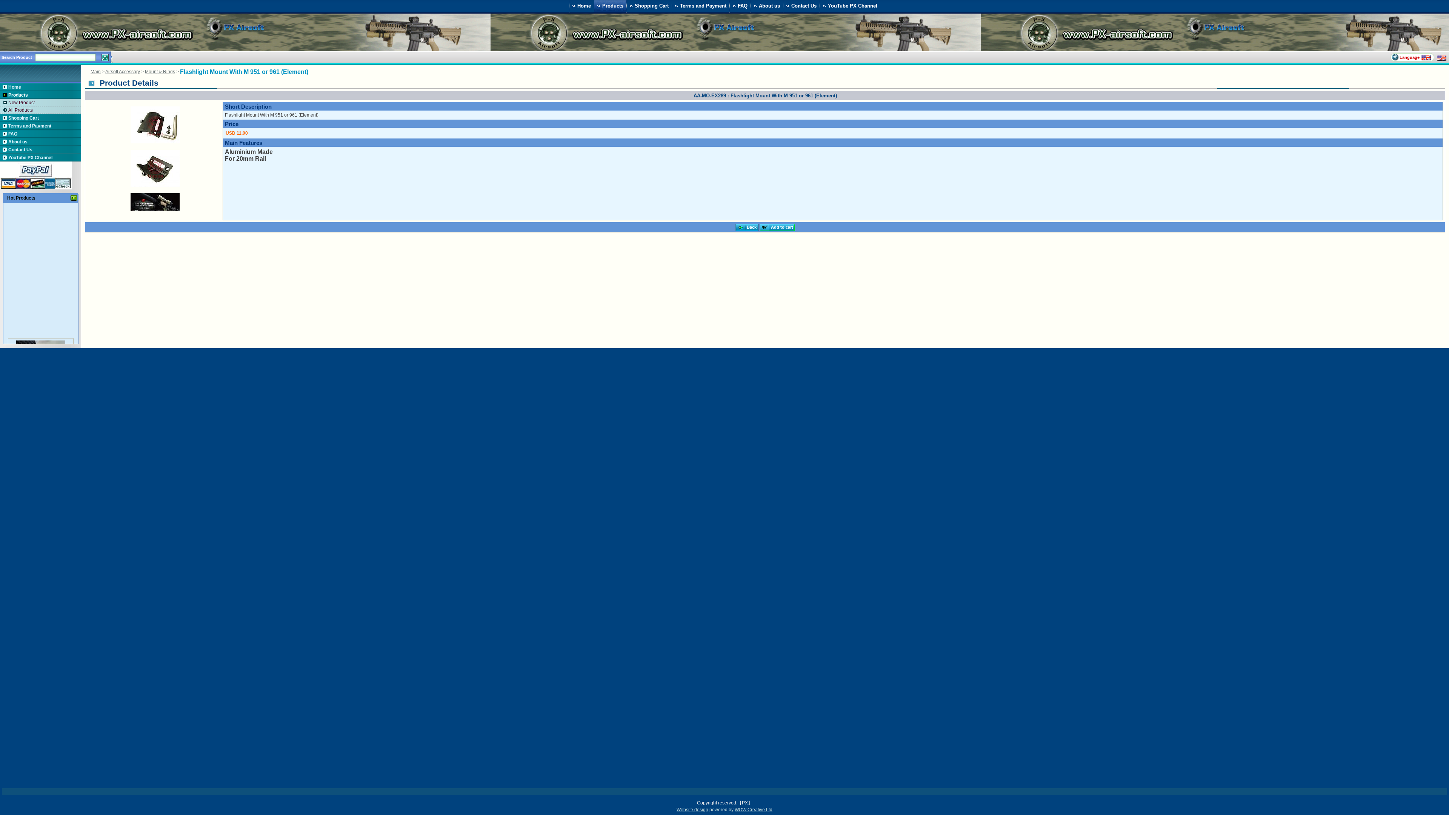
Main (96, 71)
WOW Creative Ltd (753, 809)
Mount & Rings (160, 71)
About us (769, 5)
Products (612, 5)
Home (584, 5)
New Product (21, 102)
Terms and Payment (703, 5)
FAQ (743, 5)
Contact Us (804, 5)
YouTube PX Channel (852, 5)
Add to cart (782, 227)
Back (752, 227)
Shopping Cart (652, 5)
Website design (692, 809)
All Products (20, 110)
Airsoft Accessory (122, 71)
